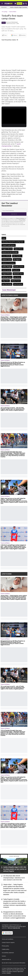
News (3, 22)
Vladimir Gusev (6, 259)
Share (5, 35)
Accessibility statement (8, 952)
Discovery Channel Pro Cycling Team (13, 242)
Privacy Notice (22, 220)
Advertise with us (6, 959)
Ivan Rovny (17, 277)
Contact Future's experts (8, 942)
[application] (14, 115)
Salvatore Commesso (8, 263)
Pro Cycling (4, 11)
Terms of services (20, 218)
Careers (4, 956)
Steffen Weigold (7, 266)
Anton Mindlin (6, 256)
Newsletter (23, 35)
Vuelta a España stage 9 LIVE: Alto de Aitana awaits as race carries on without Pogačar (14, 869)
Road (3, 238)
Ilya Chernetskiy (7, 284)
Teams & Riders (12, 11)
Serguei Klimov (6, 273)
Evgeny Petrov (18, 249)
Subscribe (19, 3)
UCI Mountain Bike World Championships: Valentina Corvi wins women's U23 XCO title (14, 878)
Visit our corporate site (14, 928)
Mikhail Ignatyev (7, 277)
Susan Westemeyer (13, 22)
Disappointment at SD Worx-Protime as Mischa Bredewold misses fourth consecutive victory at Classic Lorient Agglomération (14, 915)
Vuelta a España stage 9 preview (18, 7)
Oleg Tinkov (5, 281)
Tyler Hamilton (17, 256)
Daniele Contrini (18, 266)
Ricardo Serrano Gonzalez (10, 252)
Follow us (15, 35)
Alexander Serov (18, 273)
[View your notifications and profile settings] (15, 3)
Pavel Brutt (16, 270)
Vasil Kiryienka (18, 284)
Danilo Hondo (6, 270)
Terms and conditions (7, 939)
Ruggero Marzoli (7, 249)
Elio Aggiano (17, 259)
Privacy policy (5, 946)
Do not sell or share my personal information (13, 963)
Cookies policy (5, 949)
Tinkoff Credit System (8, 245)
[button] (26, 3)
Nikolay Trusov (15, 281)
